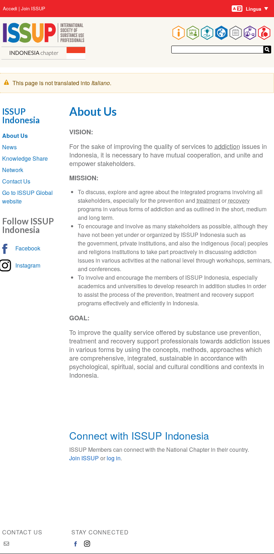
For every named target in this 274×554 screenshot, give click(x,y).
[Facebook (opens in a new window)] (75, 543)
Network (12, 170)
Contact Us (16, 181)
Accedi (10, 8)
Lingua (253, 8)
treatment (208, 200)
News (9, 147)
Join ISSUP (33, 8)
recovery (239, 200)
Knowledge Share (25, 158)
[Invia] (267, 49)
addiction (227, 146)
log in (114, 458)
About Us (15, 135)
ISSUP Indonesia (21, 115)
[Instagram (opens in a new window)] (87, 543)
